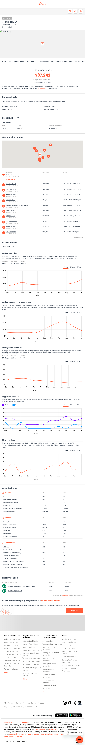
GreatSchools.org (66, 595)
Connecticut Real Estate (13, 657)
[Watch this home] (70, 11)
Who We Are (8, 703)
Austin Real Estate (30, 647)
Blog (5, 707)
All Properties (47, 641)
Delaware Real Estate (12, 660)
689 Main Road (11, 210)
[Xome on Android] (75, 715)
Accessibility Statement (18, 734)
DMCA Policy (58, 734)
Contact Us (20, 703)
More (6, 672)
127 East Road (10, 200)
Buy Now (74, 610)
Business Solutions (69, 642)
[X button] (75, 702)
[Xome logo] (42, 3)
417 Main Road (11, 184)
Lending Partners (68, 648)
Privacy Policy (54, 729)
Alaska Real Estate (11, 642)
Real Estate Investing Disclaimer (40, 734)
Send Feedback (42, 625)
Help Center (31, 703)
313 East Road (10, 216)
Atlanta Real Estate (30, 641)
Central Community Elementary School (21, 586)
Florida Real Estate (11, 669)
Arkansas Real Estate (12, 648)
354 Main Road (11, 194)
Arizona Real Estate (11, 645)
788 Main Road (11, 232)
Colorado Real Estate (12, 654)
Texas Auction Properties (52, 644)
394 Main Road (11, 226)
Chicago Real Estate (31, 665)
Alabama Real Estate (12, 639)
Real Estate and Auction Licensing (16, 722)
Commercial (67, 645)
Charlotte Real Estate (31, 662)
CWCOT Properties (69, 657)
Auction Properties (69, 639)
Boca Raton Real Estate (32, 650)
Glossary (41, 703)
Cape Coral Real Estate (32, 659)
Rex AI (38, 707)
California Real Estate (12, 651)
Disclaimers (41, 88)
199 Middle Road (11, 221)
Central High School (15, 591)
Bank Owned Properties (71, 665)
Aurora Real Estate (30, 644)
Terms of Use (40, 729)
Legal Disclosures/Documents (21, 707)
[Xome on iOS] (62, 715)
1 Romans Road (11, 189)
